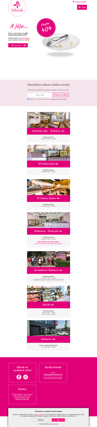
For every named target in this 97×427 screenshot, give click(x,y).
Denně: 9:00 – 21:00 (48, 170)
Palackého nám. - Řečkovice (46, 131)
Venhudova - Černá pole (46, 231)
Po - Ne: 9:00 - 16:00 (49, 346)
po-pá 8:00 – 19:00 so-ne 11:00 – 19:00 (48, 312)
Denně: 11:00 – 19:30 (48, 240)
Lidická (47, 304)
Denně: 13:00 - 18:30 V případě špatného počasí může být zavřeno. (48, 278)
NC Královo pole (46, 163)
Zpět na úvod (16, 45)
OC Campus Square (46, 198)
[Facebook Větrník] (19, 379)
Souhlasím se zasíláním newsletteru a (47, 99)
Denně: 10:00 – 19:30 (48, 138)
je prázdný (80, 2)
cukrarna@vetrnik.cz (53, 374)
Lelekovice (46, 339)
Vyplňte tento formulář (22, 399)
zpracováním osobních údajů (58, 99)
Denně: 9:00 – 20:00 (48, 205)
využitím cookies (39, 414)
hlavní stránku (24, 38)
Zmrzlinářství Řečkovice (46, 270)
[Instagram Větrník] (25, 379)
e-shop (60, 378)
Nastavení (41, 420)
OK (58, 420)
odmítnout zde (53, 424)
